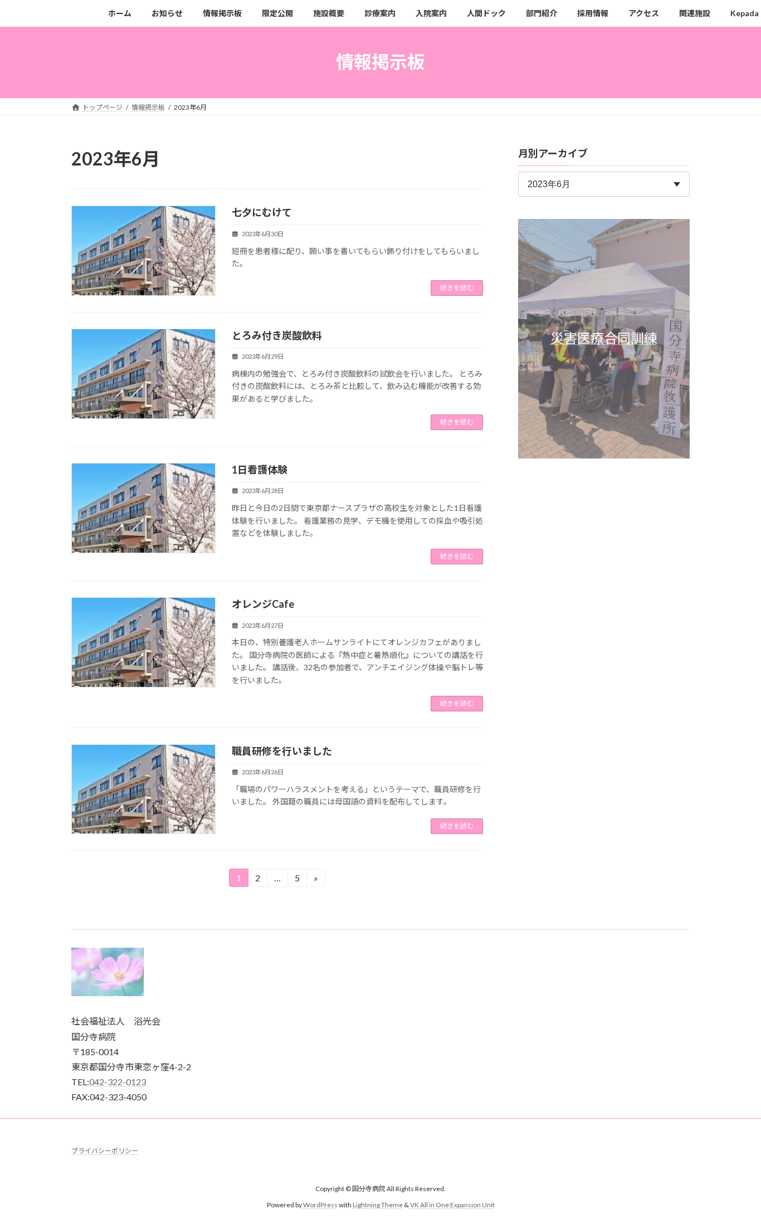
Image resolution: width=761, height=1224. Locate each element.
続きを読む (457, 288)
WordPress (320, 1204)
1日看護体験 (259, 470)
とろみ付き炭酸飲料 (277, 335)
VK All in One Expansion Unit (452, 1204)
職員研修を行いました (282, 751)
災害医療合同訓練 (603, 338)
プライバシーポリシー (104, 1151)
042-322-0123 (117, 1081)
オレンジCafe (263, 604)
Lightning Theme (378, 1204)
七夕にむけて (262, 212)
